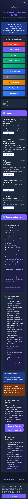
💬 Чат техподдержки (14, 71)
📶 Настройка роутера (14, 77)
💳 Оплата (14, 55)
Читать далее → (8, 133)
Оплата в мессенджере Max (10, 197)
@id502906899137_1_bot (12, 246)
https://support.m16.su (11, 242)
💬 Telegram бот (14, 88)
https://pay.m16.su (15, 126)
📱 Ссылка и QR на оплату (14, 60)
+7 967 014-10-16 (15, 248)
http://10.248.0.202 (8, 149)
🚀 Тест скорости (14, 44)
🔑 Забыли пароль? (13, 460)
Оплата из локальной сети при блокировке (9, 141)
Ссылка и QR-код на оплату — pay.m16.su (9, 121)
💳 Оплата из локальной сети (14, 66)
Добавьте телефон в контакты (10, 181)
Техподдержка (11, 479)
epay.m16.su (10, 309)
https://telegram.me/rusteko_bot (14, 238)
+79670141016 (9, 26)
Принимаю (13, 496)
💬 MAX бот (14, 93)
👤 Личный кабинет (14, 49)
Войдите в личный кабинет (15, 303)
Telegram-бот (20, 479)
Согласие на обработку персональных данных (14, 429)
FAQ (5, 479)
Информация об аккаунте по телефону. (9, 163)
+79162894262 (9, 260)
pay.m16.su (10, 317)
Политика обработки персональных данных (14, 425)
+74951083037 (18, 26)
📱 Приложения (14, 82)
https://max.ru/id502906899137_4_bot (13, 204)
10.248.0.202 (11, 333)
